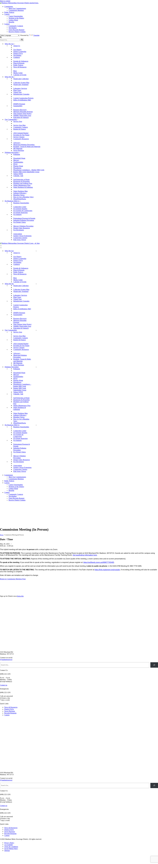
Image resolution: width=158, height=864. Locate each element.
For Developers (18, 230)
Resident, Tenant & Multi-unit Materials (26, 146)
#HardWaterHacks (19, 199)
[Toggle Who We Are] (36, 251)
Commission (8, 6)
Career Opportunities (16, 16)
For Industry (17, 214)
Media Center (18, 73)
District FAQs (18, 53)
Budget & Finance (19, 129)
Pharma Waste (18, 166)
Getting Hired (13, 20)
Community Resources (21, 139)
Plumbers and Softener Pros (22, 183)
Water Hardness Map (20, 191)
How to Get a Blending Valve (23, 197)
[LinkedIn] (5, 524)
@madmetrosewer (6, 659)
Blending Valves (19, 195)
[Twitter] (16, 513)
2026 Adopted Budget (20, 133)
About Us (16, 46)
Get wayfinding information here (85, 555)
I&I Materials (17, 148)
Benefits (11, 22)
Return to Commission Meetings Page (13, 579)
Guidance (16, 57)
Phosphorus (17, 168)
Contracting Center (19, 207)
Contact (7, 24)
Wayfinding (13, 28)
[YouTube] (16, 524)
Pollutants (16, 154)
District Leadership (19, 51)
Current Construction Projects (23, 98)
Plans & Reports (18, 63)
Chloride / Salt (18, 176)
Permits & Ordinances (20, 61)
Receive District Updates (17, 32)
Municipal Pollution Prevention (24, 145)
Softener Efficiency (19, 193)
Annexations (17, 234)
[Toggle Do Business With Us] (36, 425)
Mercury (16, 160)
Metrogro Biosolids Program (23, 112)
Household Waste (19, 158)
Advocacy (16, 143)
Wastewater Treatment (20, 84)
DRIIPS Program (19, 104)
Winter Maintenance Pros (21, 185)
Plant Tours (17, 90)
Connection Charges (20, 238)
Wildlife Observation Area (22, 115)
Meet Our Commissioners (17, 8)
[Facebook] (5, 513)
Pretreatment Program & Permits (24, 218)
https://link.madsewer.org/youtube (107, 570)
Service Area (17, 121)
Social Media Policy (11, 848)
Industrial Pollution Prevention (23, 220)
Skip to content (5, 1)
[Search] (1, 37)
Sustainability (17, 106)
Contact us (3, 685)
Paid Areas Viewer (19, 240)
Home (1, 535)
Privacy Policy (9, 843)
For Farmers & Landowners (22, 211)
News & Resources (19, 67)
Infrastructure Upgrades (21, 94)
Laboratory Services (20, 88)
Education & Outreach (21, 117)
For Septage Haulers (20, 209)
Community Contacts (16, 26)
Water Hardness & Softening (23, 187)
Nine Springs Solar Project (22, 113)
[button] (14, 44)
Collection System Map (21, 83)
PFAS (15, 164)
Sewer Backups (18, 150)
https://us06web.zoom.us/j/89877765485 (98, 562)
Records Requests (10, 713)
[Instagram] (26, 513)
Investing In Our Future (21, 135)
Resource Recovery (20, 110)
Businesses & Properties (21, 181)
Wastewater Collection (21, 79)
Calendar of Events (19, 75)
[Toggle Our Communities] (36, 330)
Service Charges (18, 137)
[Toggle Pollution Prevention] (36, 367)
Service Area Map (19, 125)
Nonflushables (18, 162)
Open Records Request (16, 30)
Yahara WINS (18, 174)
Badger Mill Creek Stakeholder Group (26, 172)
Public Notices (9, 12)
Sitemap (7, 850)
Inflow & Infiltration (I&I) (22, 100)
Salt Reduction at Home (21, 179)
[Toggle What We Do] (36, 284)
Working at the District (16, 18)
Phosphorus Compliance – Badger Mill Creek (28, 170)
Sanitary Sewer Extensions (22, 236)
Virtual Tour (17, 92)
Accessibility (8, 845)
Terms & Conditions (11, 847)
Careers (6, 14)
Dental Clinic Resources (21, 228)
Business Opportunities (21, 203)
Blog (15, 71)
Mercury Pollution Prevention (23, 226)
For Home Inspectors (20, 212)
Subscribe (20, 596)
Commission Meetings (16, 10)
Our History (17, 50)
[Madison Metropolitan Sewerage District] (19, 3)
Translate (36, 35)
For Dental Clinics (19, 222)
